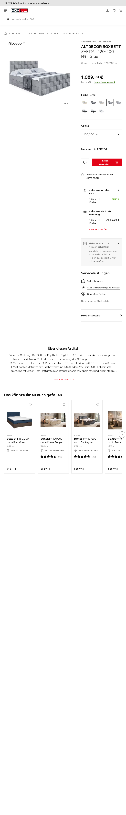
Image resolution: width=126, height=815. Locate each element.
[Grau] (110, 102)
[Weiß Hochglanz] (101, 110)
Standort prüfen (98, 229)
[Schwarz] (84, 110)
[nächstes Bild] (122, 434)
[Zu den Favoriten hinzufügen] (85, 162)
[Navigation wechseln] (5, 10)
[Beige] (84, 102)
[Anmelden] (107, 10)
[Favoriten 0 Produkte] (114, 10)
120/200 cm (91, 134)
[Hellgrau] (118, 102)
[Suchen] (8, 19)
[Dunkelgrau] (93, 102)
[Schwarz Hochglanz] (93, 110)
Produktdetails (90, 315)
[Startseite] (5, 33)
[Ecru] (101, 102)
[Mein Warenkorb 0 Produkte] (120, 10)
